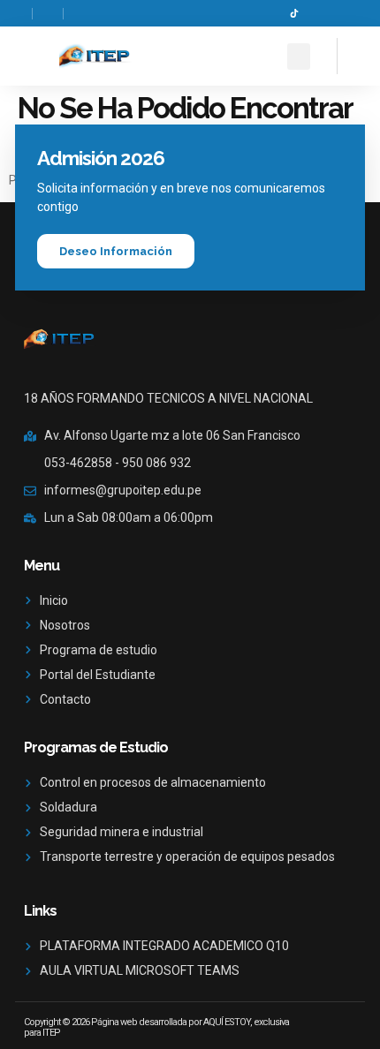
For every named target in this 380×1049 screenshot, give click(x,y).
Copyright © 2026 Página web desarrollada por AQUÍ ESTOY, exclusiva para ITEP (156, 1027)
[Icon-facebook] (268, 13)
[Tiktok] (294, 13)
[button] (298, 56)
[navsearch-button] (353, 53)
